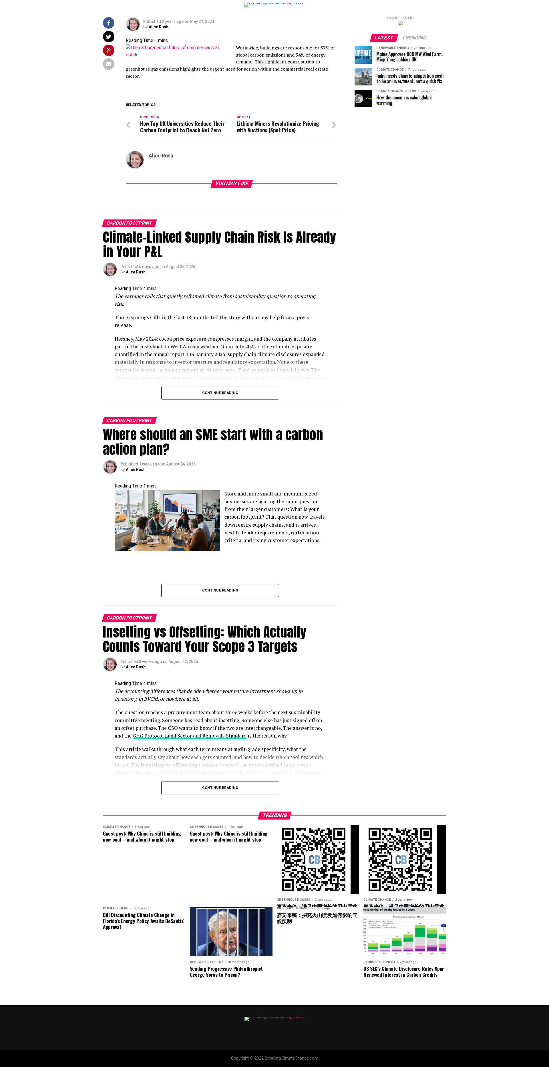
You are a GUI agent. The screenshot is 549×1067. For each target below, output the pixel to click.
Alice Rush (158, 27)
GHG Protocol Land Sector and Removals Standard (189, 735)
